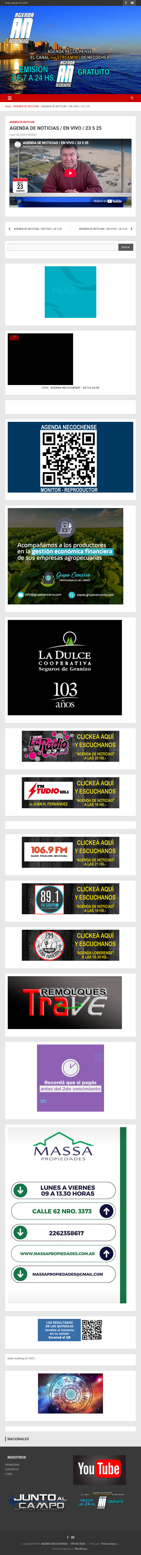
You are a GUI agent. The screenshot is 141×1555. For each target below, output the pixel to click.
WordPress (81, 1548)
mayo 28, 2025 (17, 134)
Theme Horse (108, 1543)
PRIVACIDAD (12, 1464)
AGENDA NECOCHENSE (54, 1543)
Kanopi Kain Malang (108, 1516)
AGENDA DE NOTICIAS (22, 122)
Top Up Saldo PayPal (84, 1516)
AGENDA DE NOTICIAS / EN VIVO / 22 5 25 (38, 228)
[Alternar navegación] (9, 98)
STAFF (9, 1474)
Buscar (126, 247)
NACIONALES (18, 1439)
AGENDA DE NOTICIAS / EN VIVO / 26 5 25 (103, 228)
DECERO (32, 134)
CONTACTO (11, 1469)
